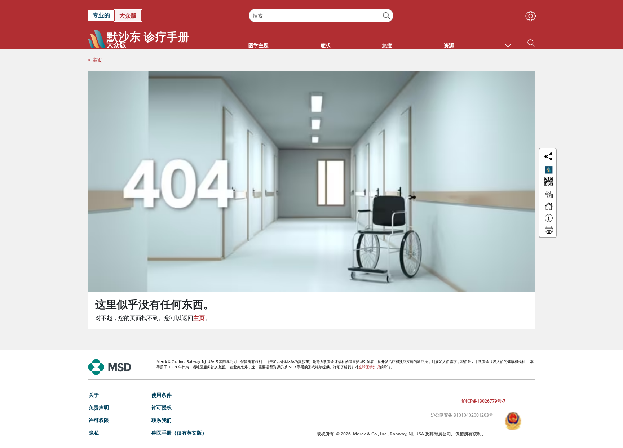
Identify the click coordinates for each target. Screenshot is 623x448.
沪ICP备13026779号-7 (483, 401)
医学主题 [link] (258, 45)
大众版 (128, 15)
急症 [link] (387, 45)
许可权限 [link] (99, 420)
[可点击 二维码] (548, 182)
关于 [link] (94, 394)
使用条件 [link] (161, 394)
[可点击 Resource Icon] (548, 197)
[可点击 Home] (548, 209)
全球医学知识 (369, 366)
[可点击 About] (548, 221)
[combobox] (321, 15)
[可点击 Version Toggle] (548, 169)
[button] (508, 42)
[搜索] (386, 15)
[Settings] (529, 14)
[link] (165, 15)
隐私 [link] (94, 432)
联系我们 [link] (161, 420)
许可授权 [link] (161, 407)
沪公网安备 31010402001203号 (462, 415)
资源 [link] (449, 45)
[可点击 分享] (548, 156)
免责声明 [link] (99, 407)
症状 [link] (326, 45)
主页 (97, 60)
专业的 (101, 15)
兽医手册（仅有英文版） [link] (179, 432)
